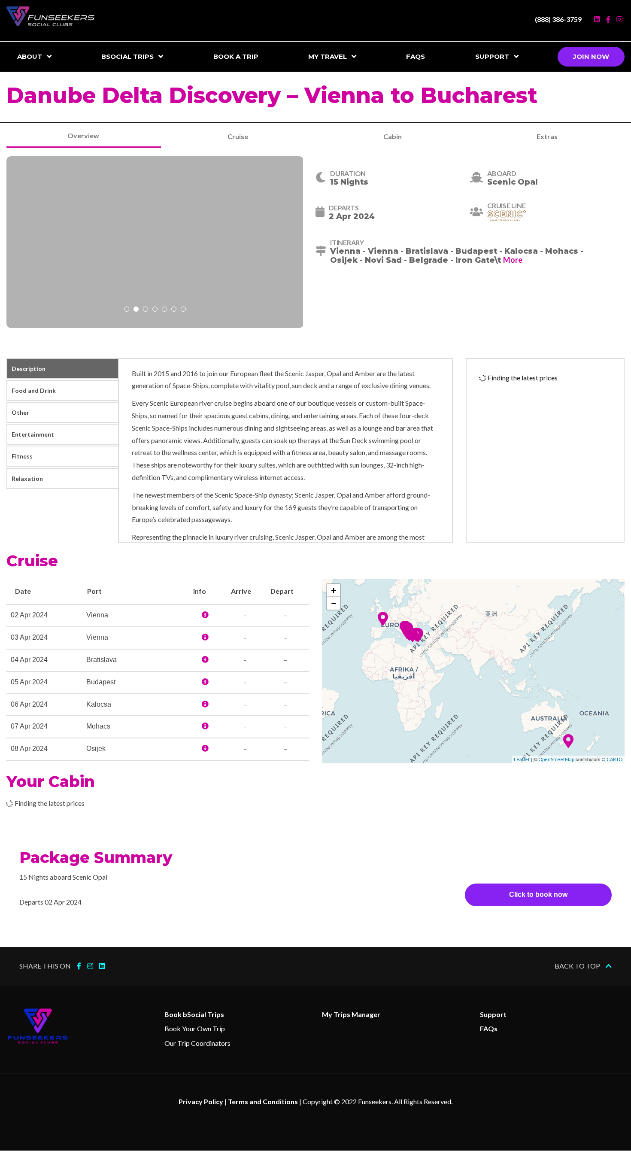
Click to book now (538, 894)
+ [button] (334, 590)
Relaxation (27, 478)
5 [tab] (164, 310)
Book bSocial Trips (194, 1014)
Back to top (578, 966)
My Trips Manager (351, 1014)
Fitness (22, 456)
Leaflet (522, 759)
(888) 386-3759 (558, 19)
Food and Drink (34, 390)
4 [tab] (155, 310)
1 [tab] (126, 310)
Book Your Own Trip (194, 1028)
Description (29, 368)
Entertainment (33, 434)
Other (20, 412)
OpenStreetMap (556, 759)
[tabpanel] (154, 242)
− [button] (334, 603)
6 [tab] (174, 310)
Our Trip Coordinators (197, 1043)
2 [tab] (136, 310)
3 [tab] (145, 310)
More (512, 259)
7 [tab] (183, 310)
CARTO (614, 759)
